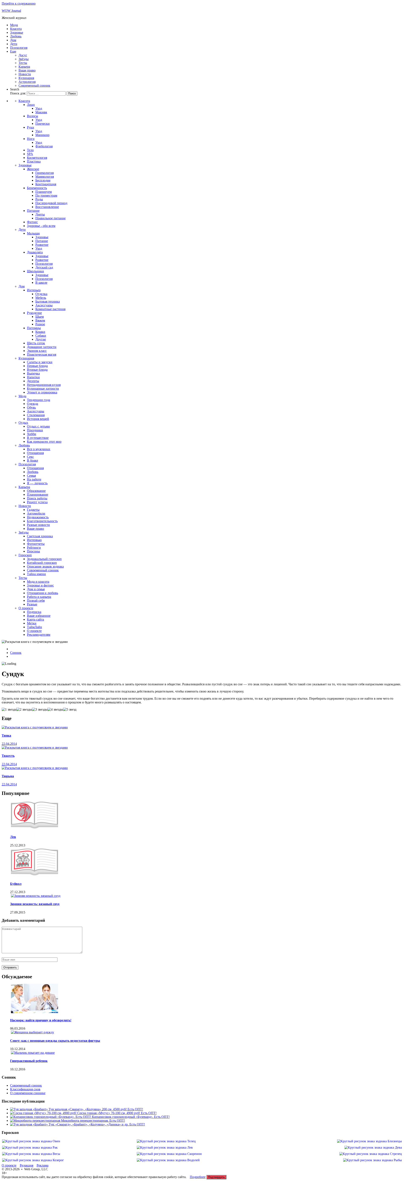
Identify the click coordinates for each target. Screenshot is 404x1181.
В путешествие (38, 438)
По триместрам (46, 195)
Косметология (37, 157)
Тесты (23, 63)
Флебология (44, 146)
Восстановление (47, 207)
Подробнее (198, 1177)
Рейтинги (34, 547)
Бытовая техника (47, 301)
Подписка (34, 612)
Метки (31, 623)
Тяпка (6, 735)
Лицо (31, 104)
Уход (38, 108)
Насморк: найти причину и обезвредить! (40, 1020)
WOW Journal (11, 10)
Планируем (43, 191)
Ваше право (27, 70)
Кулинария (26, 78)
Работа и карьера (39, 596)
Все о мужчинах (38, 449)
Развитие (41, 244)
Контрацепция (45, 184)
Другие (40, 339)
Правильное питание (50, 218)
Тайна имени (36, 574)
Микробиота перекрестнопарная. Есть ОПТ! (93, 1120)
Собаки (40, 335)
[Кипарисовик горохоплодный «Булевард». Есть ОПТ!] (51, 1117)
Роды (39, 199)
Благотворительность (42, 521)
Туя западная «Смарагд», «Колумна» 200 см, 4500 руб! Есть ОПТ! (96, 1109)
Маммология (44, 176)
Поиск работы (37, 498)
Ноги (31, 138)
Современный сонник (34, 85)
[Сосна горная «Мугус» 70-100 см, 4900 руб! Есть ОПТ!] (43, 1113)
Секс (30, 456)
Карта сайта (35, 619)
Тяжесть (8, 755)
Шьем (39, 316)
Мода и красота (38, 581)
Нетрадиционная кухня (44, 385)
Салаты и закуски (39, 362)
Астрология (27, 81)
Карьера (24, 66)
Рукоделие (34, 313)
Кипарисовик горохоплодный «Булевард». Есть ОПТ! (131, 1117)
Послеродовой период (51, 203)
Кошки (40, 332)
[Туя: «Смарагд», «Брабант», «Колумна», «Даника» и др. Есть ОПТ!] (29, 1124)
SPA (30, 154)
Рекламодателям (38, 634)
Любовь (15, 36)
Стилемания (36, 415)
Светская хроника (40, 536)
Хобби (31, 434)
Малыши (33, 233)
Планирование (37, 494)
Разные (32, 604)
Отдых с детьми (38, 426)
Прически (42, 123)
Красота (16, 28)
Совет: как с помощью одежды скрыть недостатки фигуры (55, 1040)
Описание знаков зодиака (45, 566)
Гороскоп (25, 555)
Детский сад (44, 267)
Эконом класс (37, 350)
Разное (40, 324)
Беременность (37, 188)
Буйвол (15, 884)
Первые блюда (37, 366)
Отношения (35, 453)
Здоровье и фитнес (40, 585)
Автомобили (36, 513)
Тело (30, 150)
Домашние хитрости (41, 347)
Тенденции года (38, 400)
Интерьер (34, 290)
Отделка (41, 294)
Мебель (40, 297)
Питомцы (34, 328)
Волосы (32, 116)
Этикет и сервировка (42, 392)
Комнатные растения (50, 309)
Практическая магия (41, 354)
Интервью (34, 540)
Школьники (35, 271)
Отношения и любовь (42, 593)
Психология (18, 47)
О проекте (26, 608)
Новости (25, 74)
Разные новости (38, 525)
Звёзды (24, 59)
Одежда (32, 403)
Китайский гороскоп (42, 562)
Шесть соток (36, 343)
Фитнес (32, 222)
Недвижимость (38, 517)
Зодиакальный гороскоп (44, 559)
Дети (13, 44)
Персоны (33, 551)
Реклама (42, 1165)
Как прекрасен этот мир (44, 441)
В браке (32, 460)
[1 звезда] (9, 709)
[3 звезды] (40, 709)
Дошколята (35, 252)
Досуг (23, 55)
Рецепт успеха (37, 502)
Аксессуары (44, 305)
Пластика (34, 161)
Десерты (33, 381)
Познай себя (36, 600)
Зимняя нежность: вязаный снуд (34, 904)
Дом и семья (36, 589)
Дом (13, 40)
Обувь (31, 407)
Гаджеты (33, 509)
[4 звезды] (55, 709)
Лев (13, 837)
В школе (41, 282)
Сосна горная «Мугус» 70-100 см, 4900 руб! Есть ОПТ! (117, 1113)
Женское (33, 169)
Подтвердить (216, 1177)
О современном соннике (27, 1093)
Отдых (23, 422)
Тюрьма (8, 776)
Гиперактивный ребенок (29, 1061)
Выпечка (33, 373)
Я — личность (37, 483)
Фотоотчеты (36, 543)
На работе (34, 479)
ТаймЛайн (34, 627)
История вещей (38, 419)
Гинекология (44, 173)
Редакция (26, 1165)
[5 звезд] (69, 709)
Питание (33, 210)
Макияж (41, 112)
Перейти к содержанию (19, 3)
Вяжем (40, 320)
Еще (13, 51)
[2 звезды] (24, 709)
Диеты (40, 214)
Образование (36, 491)
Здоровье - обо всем (41, 226)
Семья (31, 475)
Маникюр (42, 135)
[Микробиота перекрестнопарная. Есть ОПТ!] (35, 1120)
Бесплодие (42, 180)
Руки (30, 127)
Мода (14, 25)
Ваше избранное (38, 615)
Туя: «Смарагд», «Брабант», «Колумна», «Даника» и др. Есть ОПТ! (97, 1124)
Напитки (33, 377)
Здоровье (16, 32)
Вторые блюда (37, 369)
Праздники (35, 430)
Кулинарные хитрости (43, 388)
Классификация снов (25, 1089)
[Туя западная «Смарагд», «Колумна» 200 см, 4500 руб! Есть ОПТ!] (29, 1109)
